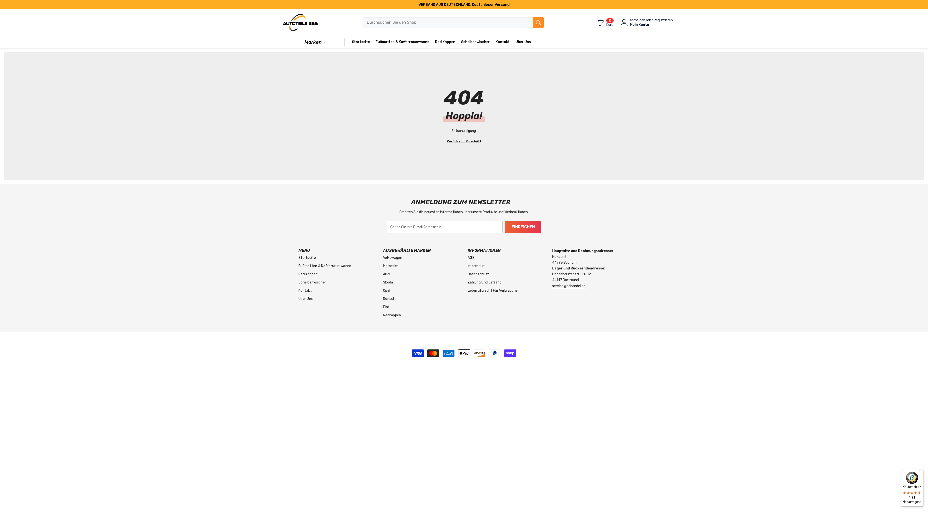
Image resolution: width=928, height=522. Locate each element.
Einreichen (523, 227)
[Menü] (920, 472)
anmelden (637, 20)
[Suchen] (453, 22)
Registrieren (663, 20)
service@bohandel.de (568, 286)
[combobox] (447, 22)
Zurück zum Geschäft (464, 141)
